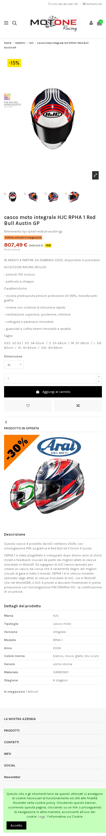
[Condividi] (6, 422)
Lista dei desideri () (65, 4)
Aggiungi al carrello (56, 392)
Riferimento (12, 231)
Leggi (42, 816)
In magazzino (14, 692)
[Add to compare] (78, 406)
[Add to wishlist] (28, 406)
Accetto (16, 825)
